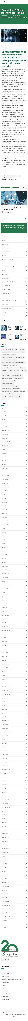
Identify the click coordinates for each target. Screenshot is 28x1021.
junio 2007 (4, 927)
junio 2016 (4, 637)
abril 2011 (4, 826)
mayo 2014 (4, 709)
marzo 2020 (4, 562)
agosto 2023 (5, 491)
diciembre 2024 (5, 430)
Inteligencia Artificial (6, 278)
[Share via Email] (15, 179)
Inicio (3, 971)
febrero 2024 (5, 468)
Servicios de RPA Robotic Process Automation (12, 979)
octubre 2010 (5, 845)
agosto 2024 (5, 445)
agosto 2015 (5, 671)
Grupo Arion (16, 46)
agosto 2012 (5, 773)
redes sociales (16, 388)
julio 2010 (4, 856)
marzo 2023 (4, 509)
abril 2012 (4, 788)
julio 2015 (4, 675)
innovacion (4, 370)
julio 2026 (4, 411)
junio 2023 (4, 498)
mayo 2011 (4, 822)
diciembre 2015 (5, 660)
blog (3, 349)
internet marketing (18, 370)
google (16, 367)
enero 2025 (4, 426)
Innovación (4, 274)
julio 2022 (4, 528)
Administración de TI (12, 175)
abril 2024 (4, 460)
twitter (19, 396)
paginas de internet (18, 378)
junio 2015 (4, 679)
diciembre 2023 (5, 475)
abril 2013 (4, 747)
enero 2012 (4, 796)
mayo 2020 (4, 555)
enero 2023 (4, 517)
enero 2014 (4, 717)
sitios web (4, 396)
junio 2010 (4, 860)
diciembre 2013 (5, 720)
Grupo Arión (4, 177)
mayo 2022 (4, 536)
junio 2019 (4, 596)
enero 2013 (4, 758)
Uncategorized (5, 312)
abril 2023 (4, 506)
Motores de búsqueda (7, 378)
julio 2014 (4, 701)
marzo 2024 (4, 464)
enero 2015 (4, 683)
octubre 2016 (5, 626)
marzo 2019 (4, 604)
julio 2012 (4, 777)
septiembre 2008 (6, 905)
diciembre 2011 (5, 799)
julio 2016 (4, 634)
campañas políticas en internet (9, 360)
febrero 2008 (5, 912)
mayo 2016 (4, 641)
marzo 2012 (4, 792)
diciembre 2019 (5, 573)
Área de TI (4, 399)
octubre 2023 (5, 483)
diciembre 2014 (5, 686)
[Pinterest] (14, 179)
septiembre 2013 (6, 732)
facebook (15, 365)
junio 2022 (4, 532)
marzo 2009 (4, 890)
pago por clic (12, 380)
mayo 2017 (4, 619)
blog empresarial (9, 349)
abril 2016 (4, 645)
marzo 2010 (4, 871)
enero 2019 (4, 611)
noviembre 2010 (5, 841)
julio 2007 (4, 924)
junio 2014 (4, 705)
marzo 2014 (4, 713)
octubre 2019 (5, 581)
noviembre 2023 (5, 479)
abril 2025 (4, 415)
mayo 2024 (4, 457)
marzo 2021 (4, 547)
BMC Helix (22, 349)
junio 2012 (4, 781)
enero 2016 (4, 656)
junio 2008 (4, 909)
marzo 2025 (4, 419)
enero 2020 (4, 570)
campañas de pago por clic (8, 357)
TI (15, 396)
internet (10, 370)
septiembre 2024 (6, 441)
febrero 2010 (5, 875)
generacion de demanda (7, 367)
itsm (3, 373)
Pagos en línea (5, 996)
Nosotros (4, 985)
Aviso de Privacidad (6, 993)
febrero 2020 (5, 566)
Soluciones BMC (5, 974)
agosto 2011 (5, 811)
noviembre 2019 (5, 577)
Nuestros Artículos (16, 1014)
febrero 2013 (5, 754)
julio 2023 (4, 494)
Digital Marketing (6, 982)
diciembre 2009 (5, 882)
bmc (19, 175)
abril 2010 (4, 867)
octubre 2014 (5, 690)
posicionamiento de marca (8, 386)
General (3, 270)
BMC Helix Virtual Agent (7, 248)
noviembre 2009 (5, 886)
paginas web (4, 380)
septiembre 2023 (6, 487)
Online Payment (5, 999)
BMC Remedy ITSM (6, 352)
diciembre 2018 (5, 615)
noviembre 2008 (5, 901)
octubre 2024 (5, 438)
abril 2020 (4, 558)
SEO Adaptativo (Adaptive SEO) (9, 300)
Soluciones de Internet (7, 308)
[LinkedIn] (12, 179)
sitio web (11, 396)
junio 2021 (4, 543)
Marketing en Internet (7, 289)
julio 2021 (4, 539)
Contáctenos (5, 991)
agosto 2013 (5, 735)
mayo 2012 (4, 784)
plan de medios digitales (7, 383)
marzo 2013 (4, 750)
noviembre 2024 (5, 434)
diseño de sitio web (6, 365)
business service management (9, 354)
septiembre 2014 (6, 694)
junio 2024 (4, 453)
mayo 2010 (4, 863)
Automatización (5, 244)
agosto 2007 (5, 920)
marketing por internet (17, 375)
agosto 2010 (5, 852)
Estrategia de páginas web (8, 266)
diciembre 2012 (5, 762)
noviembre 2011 (5, 803)
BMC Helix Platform (6, 976)
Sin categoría (5, 304)
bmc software (16, 352)
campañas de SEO (20, 357)
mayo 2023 (4, 502)
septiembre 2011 (6, 807)
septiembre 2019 (6, 585)
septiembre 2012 (6, 769)
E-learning (4, 263)
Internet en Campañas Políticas (9, 282)
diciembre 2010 (5, 837)
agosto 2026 (5, 408)
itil (25, 370)
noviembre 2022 (5, 524)
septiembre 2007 (6, 916)
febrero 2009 (5, 894)
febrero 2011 (5, 833)
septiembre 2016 (6, 630)
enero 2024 (4, 472)
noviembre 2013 (5, 724)
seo (2, 393)
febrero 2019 (5, 607)
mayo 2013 (4, 743)
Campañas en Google (6, 251)
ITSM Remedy (9, 373)
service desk (8, 393)
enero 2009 (4, 897)
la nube (9, 177)
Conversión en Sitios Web (8, 259)
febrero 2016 (5, 652)
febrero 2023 (5, 513)
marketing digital (6, 375)
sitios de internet (17, 393)
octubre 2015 (5, 668)
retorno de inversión (6, 391)
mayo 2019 (4, 600)
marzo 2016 (4, 649)
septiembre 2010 (6, 848)
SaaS (3, 297)
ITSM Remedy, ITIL (6, 285)
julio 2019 (4, 592)
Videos (3, 315)
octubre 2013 (5, 728)
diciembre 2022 (5, 521)
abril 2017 (4, 622)
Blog (3, 988)
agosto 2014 (5, 698)
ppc (17, 386)
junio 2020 (4, 551)
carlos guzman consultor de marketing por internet (13, 362)
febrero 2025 (5, 423)
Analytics (4, 240)
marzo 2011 (4, 829)
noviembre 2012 (5, 765)
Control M (4, 255)
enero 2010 (4, 879)
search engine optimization (19, 391)
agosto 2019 (5, 588)
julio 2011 (4, 814)
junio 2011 (4, 818)
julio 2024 (4, 449)
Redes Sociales (5, 293)
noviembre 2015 (5, 664)
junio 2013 (4, 739)
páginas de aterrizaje (6, 388)
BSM (22, 352)
